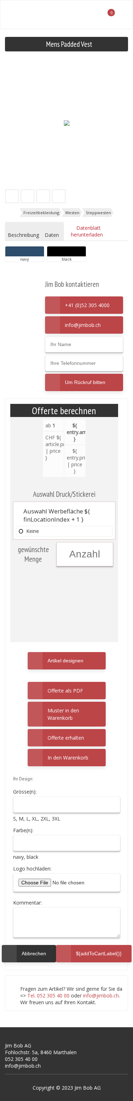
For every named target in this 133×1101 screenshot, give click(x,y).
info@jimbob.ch (83, 325)
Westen (72, 212)
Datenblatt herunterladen (87, 231)
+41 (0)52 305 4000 (87, 305)
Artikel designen (65, 660)
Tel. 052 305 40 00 (48, 995)
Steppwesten (98, 212)
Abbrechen (28, 950)
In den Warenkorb (68, 757)
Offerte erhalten (66, 737)
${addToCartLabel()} (99, 953)
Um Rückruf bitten (85, 382)
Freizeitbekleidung (41, 212)
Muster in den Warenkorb (63, 714)
